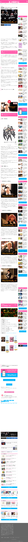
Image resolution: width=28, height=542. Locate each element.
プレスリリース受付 (12, 537)
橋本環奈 (9, 403)
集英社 (16, 403)
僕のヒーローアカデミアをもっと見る (22, 250)
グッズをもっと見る (9, 508)
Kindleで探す (7, 350)
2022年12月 (5, 400)
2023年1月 (8, 400)
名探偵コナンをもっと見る (23, 202)
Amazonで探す (7, 342)
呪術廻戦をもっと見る (22, 225)
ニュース (13, 400)
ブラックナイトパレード (3, 401)
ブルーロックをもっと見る (23, 308)
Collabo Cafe (14, 2)
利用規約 (19, 541)
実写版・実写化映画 (5, 403)
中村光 (16, 402)
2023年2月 (10, 400)
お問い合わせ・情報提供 (6, 537)
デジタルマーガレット (9, 402)
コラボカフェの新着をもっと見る (9, 519)
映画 (6, 401)
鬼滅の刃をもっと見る (22, 331)
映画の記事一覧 (9, 384)
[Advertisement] (9, 32)
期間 (8, 401)
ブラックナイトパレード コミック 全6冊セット (15, 347)
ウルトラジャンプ (5, 402)
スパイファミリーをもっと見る (22, 275)
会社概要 (2, 537)
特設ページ (7, 319)
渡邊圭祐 (11, 403)
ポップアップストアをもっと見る (22, 104)
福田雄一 (14, 403)
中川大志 (14, 402)
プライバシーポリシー (17, 537)
